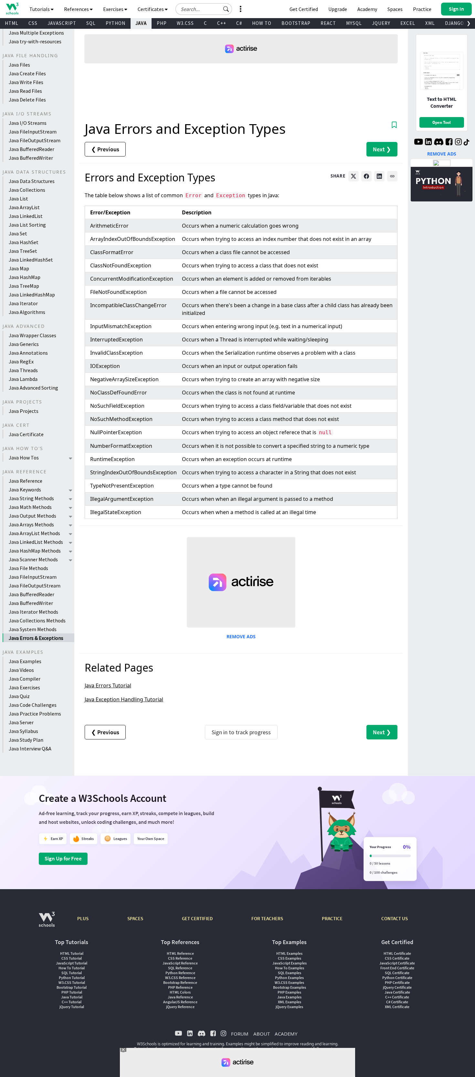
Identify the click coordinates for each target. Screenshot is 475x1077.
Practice (422, 9)
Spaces (395, 9)
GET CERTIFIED (197, 918)
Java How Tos (24, 457)
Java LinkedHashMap (32, 294)
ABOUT (261, 1033)
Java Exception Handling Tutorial (124, 699)
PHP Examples (289, 992)
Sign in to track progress (241, 732)
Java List (18, 198)
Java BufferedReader (31, 149)
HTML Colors (180, 992)
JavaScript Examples (289, 963)
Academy (367, 9)
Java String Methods (31, 498)
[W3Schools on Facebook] (449, 142)
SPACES (135, 918)
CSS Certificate (397, 958)
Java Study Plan (26, 740)
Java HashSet (23, 242)
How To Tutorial (71, 967)
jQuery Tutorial (71, 1006)
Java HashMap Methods (35, 550)
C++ (221, 23)
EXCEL (407, 23)
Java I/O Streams (28, 123)
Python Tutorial (72, 977)
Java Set (18, 233)
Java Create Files (27, 73)
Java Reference (25, 481)
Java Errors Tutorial (108, 685)
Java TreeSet (23, 251)
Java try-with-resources (35, 41)
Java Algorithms (27, 312)
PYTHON (115, 23)
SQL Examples (289, 972)
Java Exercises (24, 687)
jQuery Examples (289, 1006)
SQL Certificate (397, 972)
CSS (32, 23)
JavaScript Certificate (397, 963)
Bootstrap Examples (289, 987)
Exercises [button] (113, 9)
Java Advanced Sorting (33, 387)
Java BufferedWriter (31, 158)
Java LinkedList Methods (36, 542)
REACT (328, 23)
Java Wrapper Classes (32, 335)
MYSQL (354, 23)
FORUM (239, 1033)
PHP (162, 23)
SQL (91, 23)
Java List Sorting (27, 224)
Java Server (21, 722)
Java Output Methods (32, 515)
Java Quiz (19, 696)
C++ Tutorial (71, 1001)
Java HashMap (24, 277)
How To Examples (289, 967)
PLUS (83, 918)
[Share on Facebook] (366, 176)
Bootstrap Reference (180, 982)
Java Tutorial (71, 997)
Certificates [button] (151, 9)
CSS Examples (289, 958)
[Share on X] (353, 176)
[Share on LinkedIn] (379, 176)
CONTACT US (394, 918)
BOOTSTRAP (296, 23)
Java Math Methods (30, 507)
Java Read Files (25, 91)
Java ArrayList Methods (34, 533)
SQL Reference (180, 967)
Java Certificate (26, 434)
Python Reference (180, 972)
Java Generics (24, 344)
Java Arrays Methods (31, 524)
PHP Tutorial (71, 992)
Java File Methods (28, 568)
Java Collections (27, 190)
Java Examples (25, 661)
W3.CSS (185, 23)
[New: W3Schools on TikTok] (467, 142)
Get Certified (304, 9)
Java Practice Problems (35, 713)
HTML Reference (180, 953)
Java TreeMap (24, 286)
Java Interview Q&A (30, 748)
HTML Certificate (397, 953)
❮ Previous (105, 149)
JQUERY (381, 23)
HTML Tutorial (71, 953)
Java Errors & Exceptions (36, 638)
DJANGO (454, 23)
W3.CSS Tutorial (71, 982)
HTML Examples (289, 953)
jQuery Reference (180, 1006)
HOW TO (261, 23)
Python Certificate (397, 977)
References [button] (77, 9)
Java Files (19, 64)
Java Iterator (23, 303)
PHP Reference (180, 987)
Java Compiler (24, 678)
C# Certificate (397, 1001)
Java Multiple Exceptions (36, 32)
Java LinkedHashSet (31, 259)
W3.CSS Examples (289, 982)
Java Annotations (28, 353)
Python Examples (289, 977)
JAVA (141, 23)
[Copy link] (392, 176)
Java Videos (21, 670)
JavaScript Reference (180, 963)
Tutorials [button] (40, 9)
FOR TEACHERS (267, 918)
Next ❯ (382, 149)
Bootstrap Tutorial (72, 987)
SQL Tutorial (71, 972)
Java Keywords (25, 489)
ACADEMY (286, 1033)
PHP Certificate (397, 982)
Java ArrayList (24, 207)
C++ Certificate (397, 997)
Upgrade (337, 9)
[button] (226, 9)
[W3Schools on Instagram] (458, 142)
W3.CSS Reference (180, 977)
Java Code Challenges (33, 705)
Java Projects (23, 411)
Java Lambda (23, 379)
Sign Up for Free (63, 858)
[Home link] (12, 8)
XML (430, 23)
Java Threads (23, 370)
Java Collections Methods (37, 620)
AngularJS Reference (180, 1001)
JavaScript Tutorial (71, 963)
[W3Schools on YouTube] (418, 142)
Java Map (19, 268)
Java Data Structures (32, 181)
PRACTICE (332, 918)
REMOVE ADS (241, 636)
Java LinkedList (26, 216)
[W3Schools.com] (47, 923)
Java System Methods (33, 629)
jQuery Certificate (397, 987)
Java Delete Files (27, 99)
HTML (11, 23)
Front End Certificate (397, 967)
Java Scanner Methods (33, 559)
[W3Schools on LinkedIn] (428, 142)
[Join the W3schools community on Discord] (439, 142)
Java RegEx (21, 361)
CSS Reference (180, 958)
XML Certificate (397, 1006)
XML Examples (289, 1001)
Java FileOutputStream (34, 140)
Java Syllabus (23, 731)
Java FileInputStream (33, 131)
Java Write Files (26, 82)
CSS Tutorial (71, 958)
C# (239, 23)
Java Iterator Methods (33, 612)
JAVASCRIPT (62, 23)
